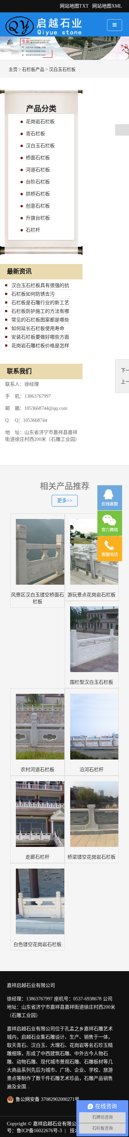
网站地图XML (107, 6)
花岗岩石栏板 (40, 121)
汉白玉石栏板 (62, 69)
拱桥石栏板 (38, 193)
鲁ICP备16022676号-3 (39, 1130)
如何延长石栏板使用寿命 (37, 328)
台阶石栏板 (38, 181)
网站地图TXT (74, 6)
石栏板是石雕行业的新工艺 (40, 302)
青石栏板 (35, 133)
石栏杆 (33, 230)
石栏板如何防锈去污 (33, 294)
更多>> (64, 500)
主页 (13, 69)
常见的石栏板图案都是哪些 (40, 319)
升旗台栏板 (38, 218)
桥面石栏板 (38, 157)
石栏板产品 (33, 69)
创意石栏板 (38, 206)
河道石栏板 (38, 169)
